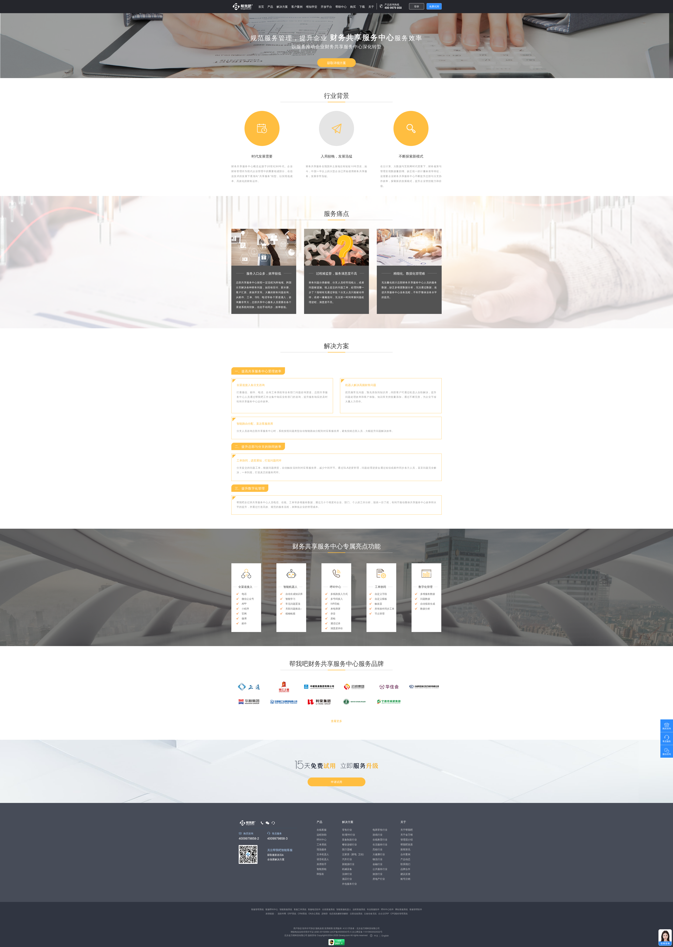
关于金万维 (406, 834)
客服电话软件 (314, 909)
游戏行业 (377, 834)
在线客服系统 (328, 909)
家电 (354, 854)
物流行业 (377, 859)
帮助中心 (341, 7)
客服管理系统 (257, 909)
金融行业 (377, 864)
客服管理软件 (415, 909)
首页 (261, 7)
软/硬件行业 (348, 834)
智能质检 (322, 869)
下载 (362, 7)
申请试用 (336, 782)
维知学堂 (311, 7)
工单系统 (322, 844)
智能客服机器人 (343, 909)
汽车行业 (347, 859)
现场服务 (322, 849)
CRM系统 (302, 913)
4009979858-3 (277, 838)
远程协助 (322, 834)
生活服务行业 (380, 844)
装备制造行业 (349, 839)
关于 (371, 7)
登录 (416, 6)
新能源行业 (348, 864)
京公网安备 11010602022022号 (367, 931)
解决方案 (282, 7)
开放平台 (326, 7)
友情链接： (271, 913)
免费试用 (434, 6)
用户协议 (297, 928)
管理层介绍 (406, 839)
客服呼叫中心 (271, 909)
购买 (353, 7)
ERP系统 (292, 913)
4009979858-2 (249, 838)
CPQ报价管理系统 (399, 913)
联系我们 (405, 864)
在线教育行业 (380, 839)
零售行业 (347, 829)
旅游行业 (377, 874)
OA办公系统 (314, 913)
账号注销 (405, 878)
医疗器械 (347, 849)
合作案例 (405, 854)
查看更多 (336, 721)
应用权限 (328, 928)
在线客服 (322, 829)
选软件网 (282, 913)
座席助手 (322, 864)
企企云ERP (383, 913)
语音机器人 (323, 859)
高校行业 (377, 849)
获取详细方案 (336, 62)
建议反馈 (405, 874)
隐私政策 (319, 928)
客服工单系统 (300, 909)
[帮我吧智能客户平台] (242, 6)
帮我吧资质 (406, 844)
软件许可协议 (308, 928)
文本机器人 (323, 854)
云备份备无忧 (370, 913)
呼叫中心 (322, 839)
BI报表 (320, 874)
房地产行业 (379, 878)
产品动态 (405, 859)
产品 (270, 7)
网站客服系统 (401, 909)
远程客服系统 (359, 909)
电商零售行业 (380, 829)
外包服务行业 (349, 883)
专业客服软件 (373, 909)
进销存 (324, 913)
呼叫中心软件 (387, 909)
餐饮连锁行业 (349, 844)
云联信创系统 (356, 913)
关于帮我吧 (406, 829)
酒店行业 (347, 878)
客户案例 (296, 7)
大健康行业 (379, 854)
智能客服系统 (286, 909)
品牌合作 (405, 869)
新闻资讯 (405, 849)
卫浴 (360, 854)
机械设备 (347, 869)
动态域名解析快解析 (338, 913)
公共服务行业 (380, 869)
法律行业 (347, 874)
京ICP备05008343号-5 (341, 931)
